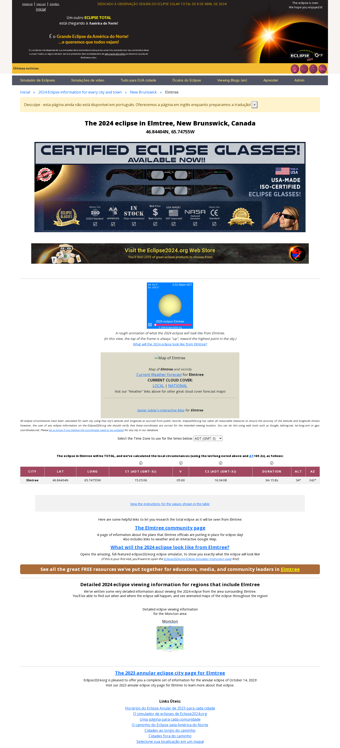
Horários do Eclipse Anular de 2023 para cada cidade (170, 708)
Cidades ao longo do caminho (170, 730)
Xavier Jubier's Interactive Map (160, 410)
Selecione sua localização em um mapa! (170, 741)
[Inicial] (294, 68)
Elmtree (290, 569)
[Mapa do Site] (313, 68)
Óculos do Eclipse (186, 80)
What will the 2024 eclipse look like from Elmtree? (170, 344)
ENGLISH (41, 4)
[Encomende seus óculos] (304, 68)
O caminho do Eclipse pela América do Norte (170, 724)
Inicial (41, 9)
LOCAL (158, 385)
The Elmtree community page (170, 528)
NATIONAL (177, 385)
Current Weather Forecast (159, 374)
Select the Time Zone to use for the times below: (155, 438)
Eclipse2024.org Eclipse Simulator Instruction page (198, 559)
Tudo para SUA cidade (138, 80)
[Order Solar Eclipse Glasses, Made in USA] (170, 186)
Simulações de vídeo (87, 80)
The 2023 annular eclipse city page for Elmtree (170, 673)
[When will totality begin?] (220, 463)
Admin (299, 80)
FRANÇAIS (27, 4)
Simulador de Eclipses (37, 80)
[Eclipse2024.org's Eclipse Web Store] (170, 253)
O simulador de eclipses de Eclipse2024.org (170, 713)
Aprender (270, 80)
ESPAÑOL (54, 4)
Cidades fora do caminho (170, 736)
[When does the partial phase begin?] (140, 463)
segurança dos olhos (115, 53)
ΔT (251, 456)
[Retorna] (322, 68)
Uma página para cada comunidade (170, 719)
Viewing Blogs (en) (232, 80)
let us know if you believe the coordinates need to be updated (86, 430)
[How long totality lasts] (271, 463)
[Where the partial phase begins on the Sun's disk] (180, 463)
